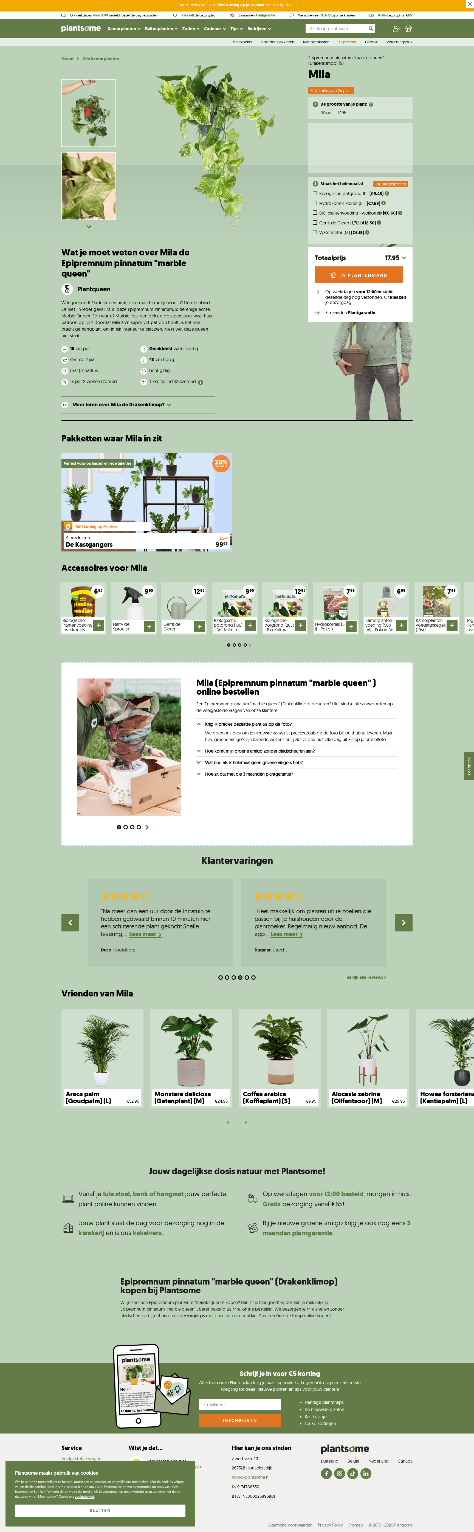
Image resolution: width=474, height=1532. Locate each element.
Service (71, 1448)
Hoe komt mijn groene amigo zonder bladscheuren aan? (260, 751)
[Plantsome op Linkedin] (365, 1474)
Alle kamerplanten (100, 58)
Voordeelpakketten (277, 42)
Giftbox (371, 42)
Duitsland (329, 1461)
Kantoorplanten (316, 42)
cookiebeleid (84, 1496)
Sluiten (100, 1510)
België (353, 1461)
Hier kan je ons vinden (261, 1448)
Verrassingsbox (399, 42)
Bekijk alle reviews (364, 977)
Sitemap (355, 1525)
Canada (405, 1461)
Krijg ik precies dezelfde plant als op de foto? (248, 724)
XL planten (347, 42)
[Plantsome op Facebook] (326, 1474)
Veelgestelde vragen (81, 1458)
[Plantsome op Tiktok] (352, 1474)
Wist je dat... (146, 1448)
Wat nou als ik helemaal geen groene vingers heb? (254, 762)
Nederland (378, 1461)
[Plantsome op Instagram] (339, 1474)
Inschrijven (240, 1420)
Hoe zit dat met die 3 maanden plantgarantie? (249, 774)
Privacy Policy (330, 1525)
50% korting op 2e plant (331, 90)
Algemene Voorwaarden (290, 1525)
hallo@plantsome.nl (250, 1477)
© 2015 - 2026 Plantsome (390, 1525)
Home (67, 58)
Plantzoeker (242, 42)
